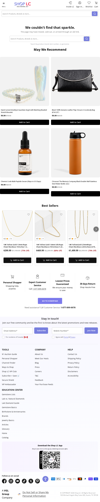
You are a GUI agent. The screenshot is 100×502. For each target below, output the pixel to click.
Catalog (5, 437)
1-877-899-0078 (39, 289)
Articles (5, 424)
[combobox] (47, 13)
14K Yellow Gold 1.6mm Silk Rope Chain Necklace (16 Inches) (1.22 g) (49, 246)
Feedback (39, 380)
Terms (66, 337)
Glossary (5, 429)
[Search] (95, 13)
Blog (37, 363)
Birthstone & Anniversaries (13, 411)
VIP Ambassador (9, 384)
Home (4, 433)
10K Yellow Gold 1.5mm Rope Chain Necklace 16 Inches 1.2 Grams (15, 246)
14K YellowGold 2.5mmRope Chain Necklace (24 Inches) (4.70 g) (82, 246)
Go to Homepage (50, 301)
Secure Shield (8, 380)
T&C (36, 375)
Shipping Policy (74, 358)
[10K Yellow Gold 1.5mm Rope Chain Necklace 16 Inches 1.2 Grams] (17, 225)
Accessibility (73, 375)
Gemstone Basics (9, 407)
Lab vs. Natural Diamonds (13, 398)
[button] (17, 349)
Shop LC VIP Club (9, 371)
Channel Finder (8, 363)
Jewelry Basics (8, 420)
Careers (38, 371)
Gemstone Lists (8, 394)
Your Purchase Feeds (44, 384)
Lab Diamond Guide (10, 403)
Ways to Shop (8, 367)
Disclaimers (73, 371)
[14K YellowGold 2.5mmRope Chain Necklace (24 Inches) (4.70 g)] (82, 225)
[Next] (96, 229)
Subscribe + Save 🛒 (11, 375)
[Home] (25, 4)
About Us (39, 354)
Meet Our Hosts (42, 358)
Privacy (72, 337)
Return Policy (73, 367)
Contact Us (72, 354)
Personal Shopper (9, 358)
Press (37, 367)
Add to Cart (24, 122)
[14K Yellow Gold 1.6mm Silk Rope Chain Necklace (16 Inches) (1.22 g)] (50, 225)
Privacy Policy (73, 363)
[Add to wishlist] (28, 214)
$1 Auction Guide (9, 354)
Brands (5, 416)
